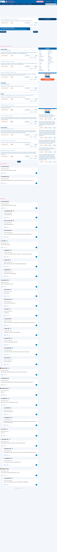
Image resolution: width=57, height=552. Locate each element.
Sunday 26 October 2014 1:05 (5, 390)
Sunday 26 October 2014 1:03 (5, 370)
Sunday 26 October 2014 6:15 (8, 340)
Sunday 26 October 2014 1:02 (5, 168)
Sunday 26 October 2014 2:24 (8, 480)
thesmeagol (7, 338)
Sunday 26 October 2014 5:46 (8, 252)
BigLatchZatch (7, 299)
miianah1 (6, 328)
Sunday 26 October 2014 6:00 (8, 262)
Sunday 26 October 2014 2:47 (8, 311)
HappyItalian (3, 368)
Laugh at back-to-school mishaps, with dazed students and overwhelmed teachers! (15, 29)
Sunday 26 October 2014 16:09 (8, 232)
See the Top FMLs (47, 79)
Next (19, 161)
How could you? (4, 127)
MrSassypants (7, 448)
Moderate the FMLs (49, 1)
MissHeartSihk (3, 388)
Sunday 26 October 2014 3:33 (8, 213)
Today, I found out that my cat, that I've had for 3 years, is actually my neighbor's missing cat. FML (16, 142)
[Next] (22, 488)
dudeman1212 (3, 280)
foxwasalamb (7, 478)
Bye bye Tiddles (4, 49)
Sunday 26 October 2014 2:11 (8, 301)
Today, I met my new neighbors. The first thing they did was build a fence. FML (13, 97)
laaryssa (2, 429)
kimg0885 (6, 250)
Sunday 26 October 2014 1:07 (5, 400)
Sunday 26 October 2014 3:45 (8, 330)
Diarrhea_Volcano (8, 220)
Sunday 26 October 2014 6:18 (8, 350)
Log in (56, 1)
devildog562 (3, 398)
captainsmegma (4, 439)
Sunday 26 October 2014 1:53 (8, 460)
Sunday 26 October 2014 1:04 (5, 380)
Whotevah (6, 289)
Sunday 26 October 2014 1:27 (8, 410)
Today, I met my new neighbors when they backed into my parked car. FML (12, 86)
